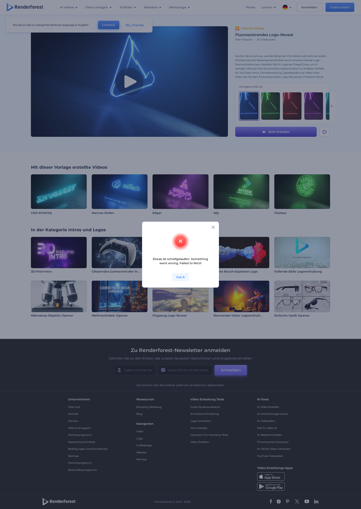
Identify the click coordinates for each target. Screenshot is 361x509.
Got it (180, 277)
